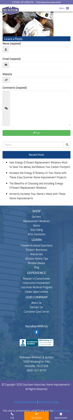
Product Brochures (36, 250)
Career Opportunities (36, 292)
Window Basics (36, 263)
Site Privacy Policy (48, 402)
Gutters (36, 217)
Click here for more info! (48, 2)
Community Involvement (36, 283)
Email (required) (12, 59)
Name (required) (12, 43)
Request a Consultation (36, 278)
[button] (62, 8)
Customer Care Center (36, 311)
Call (12, 417)
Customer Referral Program (36, 287)
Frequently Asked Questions (36, 245)
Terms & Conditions (25, 402)
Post (37, 132)
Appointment (60, 417)
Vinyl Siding (36, 230)
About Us (36, 303)
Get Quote (36, 417)
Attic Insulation (36, 234)
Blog (36, 267)
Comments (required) (15, 87)
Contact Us (36, 307)
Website (7, 74)
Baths (36, 225)
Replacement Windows (36, 221)
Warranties (36, 254)
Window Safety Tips (36, 258)
